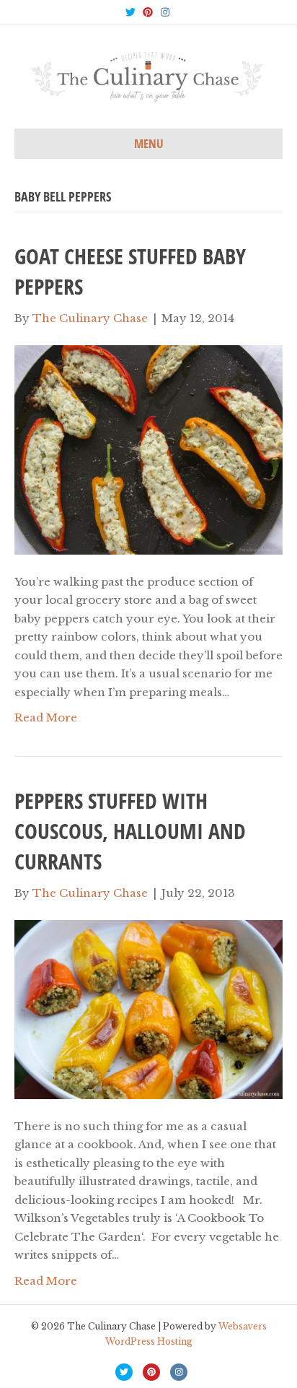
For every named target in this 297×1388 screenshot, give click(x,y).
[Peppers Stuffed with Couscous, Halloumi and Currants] (148, 1008)
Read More (45, 717)
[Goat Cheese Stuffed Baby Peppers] (148, 449)
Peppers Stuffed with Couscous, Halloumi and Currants (130, 831)
